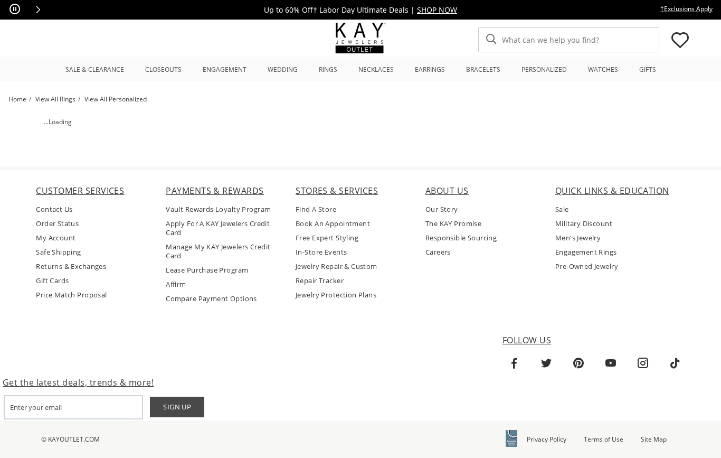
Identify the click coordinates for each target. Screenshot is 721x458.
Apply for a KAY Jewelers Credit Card (218, 228)
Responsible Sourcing (461, 237)
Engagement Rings (586, 252)
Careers (438, 252)
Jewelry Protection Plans (336, 295)
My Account (55, 237)
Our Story (441, 209)
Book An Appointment (333, 223)
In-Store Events (321, 252)
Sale (562, 209)
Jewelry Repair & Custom (336, 266)
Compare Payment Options (211, 298)
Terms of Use (603, 439)
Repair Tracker (320, 280)
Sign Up (177, 407)
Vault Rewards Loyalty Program (218, 209)
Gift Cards (52, 280)
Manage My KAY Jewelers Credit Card (218, 251)
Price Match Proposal (71, 295)
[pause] (14, 9)
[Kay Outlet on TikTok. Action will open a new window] (675, 363)
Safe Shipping (58, 252)
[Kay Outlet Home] (360, 38)
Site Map (654, 439)
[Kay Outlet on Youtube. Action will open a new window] (610, 363)
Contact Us (54, 209)
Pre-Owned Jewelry (586, 266)
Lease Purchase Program (207, 270)
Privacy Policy (546, 439)
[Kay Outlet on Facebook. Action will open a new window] (514, 363)
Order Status (57, 223)
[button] (38, 9)
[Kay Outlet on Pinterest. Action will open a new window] (578, 363)
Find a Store (316, 209)
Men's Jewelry (578, 237)
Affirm (176, 284)
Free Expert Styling (327, 237)
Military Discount (583, 223)
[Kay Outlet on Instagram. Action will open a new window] (642, 363)
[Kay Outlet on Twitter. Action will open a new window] (546, 363)
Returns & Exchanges (71, 266)
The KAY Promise (453, 223)
